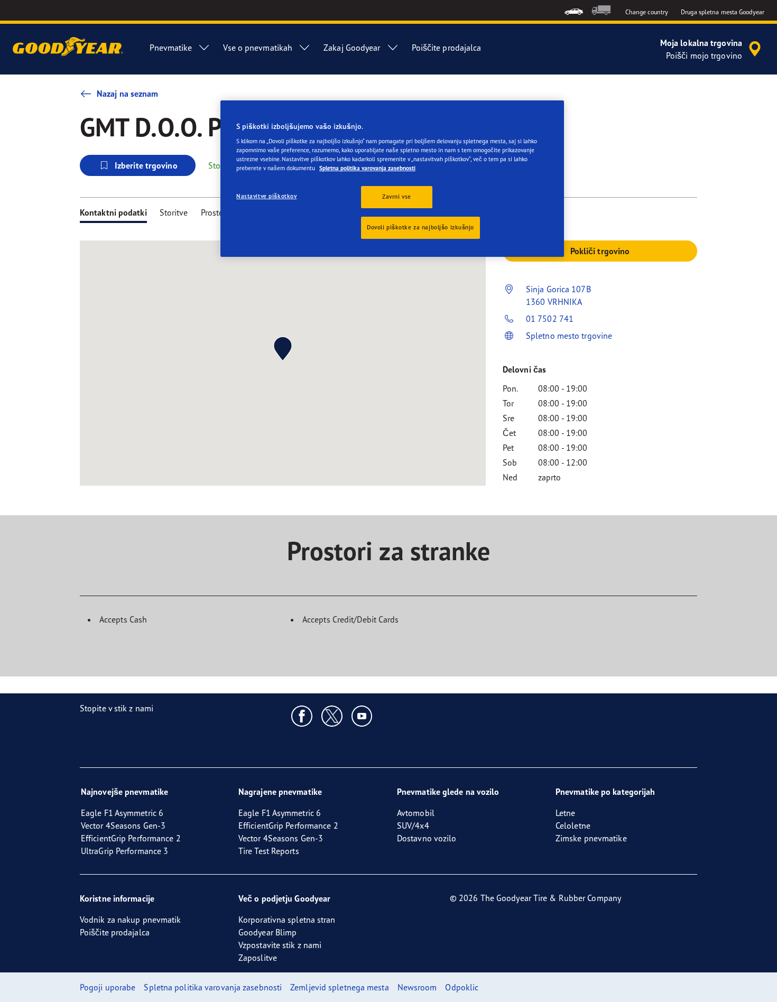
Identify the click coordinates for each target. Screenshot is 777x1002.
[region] (392, 178)
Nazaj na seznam (128, 93)
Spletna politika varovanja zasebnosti (367, 168)
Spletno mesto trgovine (569, 335)
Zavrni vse (396, 196)
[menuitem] (574, 10)
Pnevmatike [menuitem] (171, 47)
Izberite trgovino (146, 165)
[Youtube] (362, 715)
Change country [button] (646, 12)
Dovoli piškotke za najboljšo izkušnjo (420, 227)
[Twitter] (332, 715)
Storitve (174, 212)
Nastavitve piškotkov (266, 196)
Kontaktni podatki (113, 212)
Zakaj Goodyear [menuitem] (351, 47)
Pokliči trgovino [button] (600, 251)
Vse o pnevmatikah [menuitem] (257, 47)
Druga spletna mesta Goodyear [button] (722, 12)
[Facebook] (302, 715)
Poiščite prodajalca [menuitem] (447, 47)
